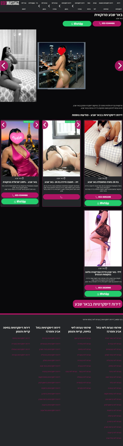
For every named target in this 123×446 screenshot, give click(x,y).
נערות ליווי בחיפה (84, 349)
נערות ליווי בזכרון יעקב (82, 338)
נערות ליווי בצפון (44, 6)
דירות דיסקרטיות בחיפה (21, 338)
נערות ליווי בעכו (71, 371)
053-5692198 (104, 196)
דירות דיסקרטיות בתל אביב (50, 410)
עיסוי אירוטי (89, 6)
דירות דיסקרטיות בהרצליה (50, 355)
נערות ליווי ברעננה (114, 432)
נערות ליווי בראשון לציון (112, 405)
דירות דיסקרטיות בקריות (21, 355)
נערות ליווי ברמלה (114, 416)
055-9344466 (108, 23)
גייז (37, 3)
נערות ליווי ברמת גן (114, 421)
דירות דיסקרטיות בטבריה (21, 343)
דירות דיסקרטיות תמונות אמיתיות (106, 6)
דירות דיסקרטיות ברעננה (51, 405)
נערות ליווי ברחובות (114, 410)
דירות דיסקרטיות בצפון (66, 6)
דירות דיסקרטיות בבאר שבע (98, 304)
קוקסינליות (31, 3)
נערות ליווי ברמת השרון (112, 427)
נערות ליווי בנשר (85, 371)
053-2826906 (104, 287)
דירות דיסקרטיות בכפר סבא (50, 366)
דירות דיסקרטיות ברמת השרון (49, 399)
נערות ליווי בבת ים (114, 343)
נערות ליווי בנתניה (114, 388)
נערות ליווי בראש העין (113, 399)
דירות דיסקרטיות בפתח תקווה (49, 377)
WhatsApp (78, 23)
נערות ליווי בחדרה (84, 343)
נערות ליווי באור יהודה (113, 338)
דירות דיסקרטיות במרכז (80, 6)
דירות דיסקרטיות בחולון (51, 360)
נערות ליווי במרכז (55, 6)
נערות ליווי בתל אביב (113, 438)
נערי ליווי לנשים (23, 6)
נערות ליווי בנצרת (84, 366)
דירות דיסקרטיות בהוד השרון (49, 349)
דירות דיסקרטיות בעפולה (20, 349)
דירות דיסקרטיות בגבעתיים (50, 343)
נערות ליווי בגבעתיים (113, 349)
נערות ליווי (95, 6)
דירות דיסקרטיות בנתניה (51, 371)
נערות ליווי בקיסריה (84, 382)
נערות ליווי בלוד (115, 382)
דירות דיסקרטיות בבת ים (51, 338)
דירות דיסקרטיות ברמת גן (51, 393)
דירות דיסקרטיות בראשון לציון (49, 382)
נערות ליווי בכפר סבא (113, 377)
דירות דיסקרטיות (119, 6)
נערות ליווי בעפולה (84, 377)
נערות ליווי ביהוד (115, 371)
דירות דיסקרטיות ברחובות (50, 388)
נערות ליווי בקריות (84, 388)
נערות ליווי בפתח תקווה (112, 393)
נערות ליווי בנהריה (84, 360)
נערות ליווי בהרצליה (114, 360)
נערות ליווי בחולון (115, 366)
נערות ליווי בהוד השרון (113, 355)
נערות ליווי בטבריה (84, 355)
